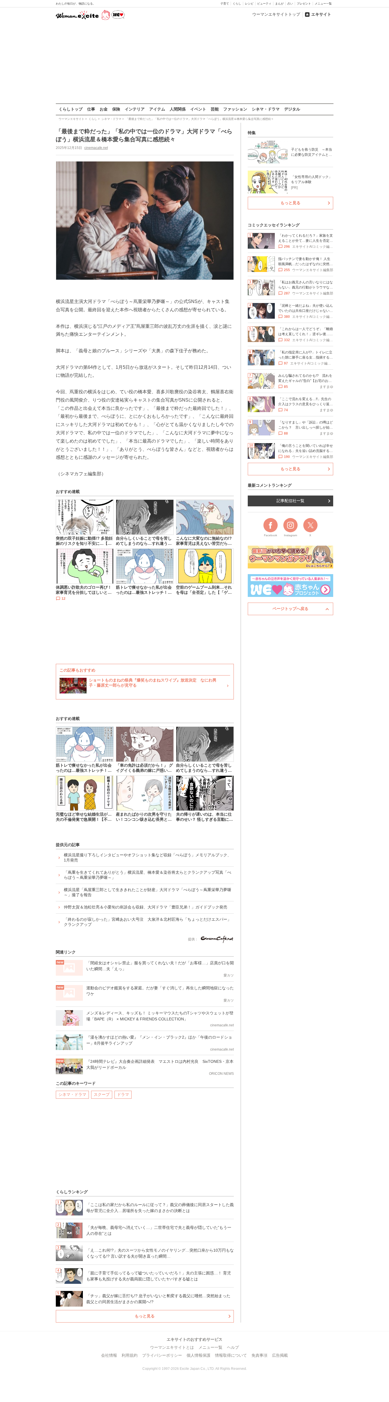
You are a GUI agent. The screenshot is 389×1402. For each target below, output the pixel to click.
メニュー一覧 (323, 3)
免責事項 (259, 1355)
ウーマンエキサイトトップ (276, 14)
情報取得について (231, 1355)
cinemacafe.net (96, 148)
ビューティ (264, 3)
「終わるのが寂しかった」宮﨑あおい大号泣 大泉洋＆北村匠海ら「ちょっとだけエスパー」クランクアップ (147, 922)
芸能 (215, 109)
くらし (237, 3)
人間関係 (178, 109)
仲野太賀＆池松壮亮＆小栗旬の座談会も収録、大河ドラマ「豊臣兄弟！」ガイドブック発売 (145, 907)
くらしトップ (71, 109)
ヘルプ (233, 1347)
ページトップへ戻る (290, 608)
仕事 (91, 109)
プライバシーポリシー (162, 1355)
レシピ (249, 3)
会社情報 (109, 1355)
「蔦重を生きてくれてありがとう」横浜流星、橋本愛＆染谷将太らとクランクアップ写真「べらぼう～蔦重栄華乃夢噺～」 (147, 875)
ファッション (235, 109)
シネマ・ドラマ (266, 109)
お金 (104, 109)
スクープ (102, 1094)
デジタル (292, 109)
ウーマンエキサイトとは (172, 1347)
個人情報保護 (198, 1355)
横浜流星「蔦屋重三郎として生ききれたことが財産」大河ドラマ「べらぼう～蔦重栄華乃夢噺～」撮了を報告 (147, 892)
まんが (279, 3)
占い (290, 3)
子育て (224, 3)
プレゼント (304, 3)
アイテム (157, 109)
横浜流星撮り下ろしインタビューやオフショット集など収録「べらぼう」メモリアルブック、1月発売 (147, 857)
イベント (198, 109)
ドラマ (123, 1094)
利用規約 (130, 1355)
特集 (252, 133)
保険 (116, 109)
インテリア (135, 109)
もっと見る (145, 1316)
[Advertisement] (194, 62)
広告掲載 (280, 1355)
